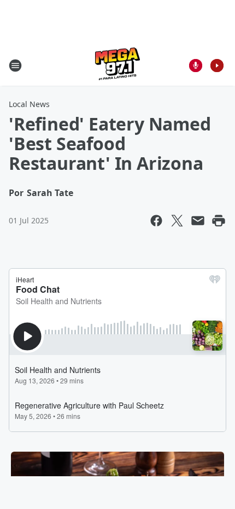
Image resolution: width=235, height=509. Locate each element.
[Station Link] (117, 65)
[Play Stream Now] (217, 65)
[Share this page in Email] (197, 220)
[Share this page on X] (177, 220)
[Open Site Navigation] (15, 65)
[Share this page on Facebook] (156, 220)
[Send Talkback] (195, 65)
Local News (29, 104)
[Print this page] (218, 220)
